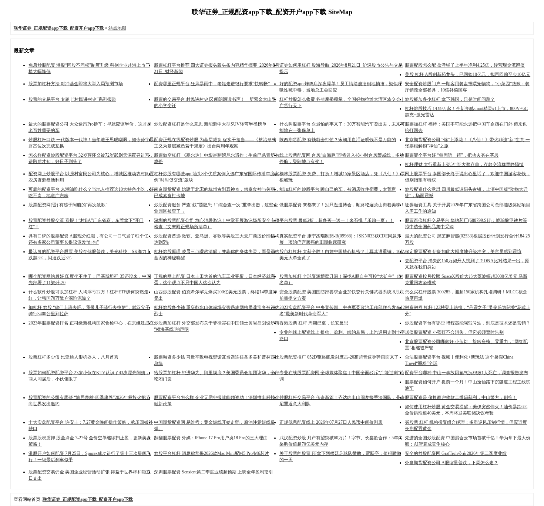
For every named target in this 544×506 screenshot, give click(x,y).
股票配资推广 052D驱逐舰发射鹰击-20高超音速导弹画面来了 (339, 357)
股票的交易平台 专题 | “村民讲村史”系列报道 (72, 99)
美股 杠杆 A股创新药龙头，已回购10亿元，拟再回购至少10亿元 (467, 74)
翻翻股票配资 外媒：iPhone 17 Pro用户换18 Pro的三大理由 (211, 437)
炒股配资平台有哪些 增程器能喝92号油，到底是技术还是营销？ (467, 323)
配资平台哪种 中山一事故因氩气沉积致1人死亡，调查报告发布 (466, 372)
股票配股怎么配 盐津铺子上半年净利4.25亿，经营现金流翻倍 (465, 65)
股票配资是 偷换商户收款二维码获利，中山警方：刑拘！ (461, 397)
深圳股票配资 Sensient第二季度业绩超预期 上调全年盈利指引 (213, 472)
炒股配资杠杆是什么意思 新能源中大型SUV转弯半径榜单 (210, 124)
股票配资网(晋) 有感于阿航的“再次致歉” (67, 204)
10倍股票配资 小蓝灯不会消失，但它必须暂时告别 (454, 332)
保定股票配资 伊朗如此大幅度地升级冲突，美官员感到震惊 (463, 251)
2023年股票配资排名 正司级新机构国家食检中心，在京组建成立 (91, 323)
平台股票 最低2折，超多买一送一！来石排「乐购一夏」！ (336, 220)
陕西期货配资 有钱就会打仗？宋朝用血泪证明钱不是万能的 (337, 139)
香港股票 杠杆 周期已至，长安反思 (313, 323)
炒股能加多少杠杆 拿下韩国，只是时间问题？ (450, 99)
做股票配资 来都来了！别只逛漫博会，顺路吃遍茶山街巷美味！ (342, 204)
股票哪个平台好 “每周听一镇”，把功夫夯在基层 (451, 155)
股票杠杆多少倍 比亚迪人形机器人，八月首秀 (73, 357)
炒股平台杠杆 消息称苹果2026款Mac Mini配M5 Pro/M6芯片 (211, 453)
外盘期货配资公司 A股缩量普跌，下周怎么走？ (451, 462)
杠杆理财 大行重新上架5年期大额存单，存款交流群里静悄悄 (464, 164)
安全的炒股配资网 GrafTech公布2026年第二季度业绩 (456, 453)
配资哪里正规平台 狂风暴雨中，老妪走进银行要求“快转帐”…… (216, 83)
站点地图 (117, 28)
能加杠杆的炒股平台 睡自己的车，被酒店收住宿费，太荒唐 (337, 189)
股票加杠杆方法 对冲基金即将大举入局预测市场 (75, 83)
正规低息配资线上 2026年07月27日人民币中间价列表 (331, 422)
